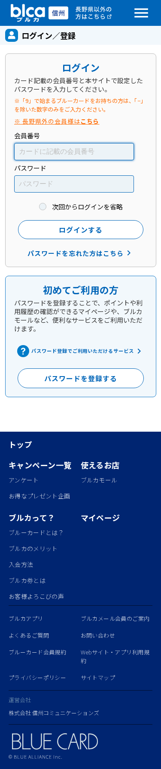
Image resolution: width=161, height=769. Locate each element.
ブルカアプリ (26, 618)
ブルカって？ (32, 517)
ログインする (81, 229)
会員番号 (27, 135)
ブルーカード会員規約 (37, 652)
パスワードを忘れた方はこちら (80, 253)
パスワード (30, 167)
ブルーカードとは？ (36, 532)
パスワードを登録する (80, 378)
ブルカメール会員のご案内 (115, 618)
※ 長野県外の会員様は (56, 121)
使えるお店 (100, 464)
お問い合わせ (98, 635)
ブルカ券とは (27, 580)
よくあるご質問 (29, 635)
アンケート (24, 480)
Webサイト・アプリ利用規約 (115, 656)
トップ (20, 444)
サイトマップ (98, 677)
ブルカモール (99, 480)
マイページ (100, 517)
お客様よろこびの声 (36, 596)
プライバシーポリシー (37, 677)
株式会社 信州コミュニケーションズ (54, 713)
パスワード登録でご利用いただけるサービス (87, 351)
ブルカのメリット (33, 548)
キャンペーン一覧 (40, 464)
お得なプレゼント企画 (39, 496)
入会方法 (21, 564)
